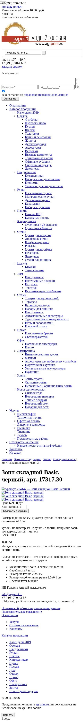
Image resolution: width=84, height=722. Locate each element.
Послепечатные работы (32, 438)
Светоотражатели (36, 337)
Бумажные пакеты (37, 217)
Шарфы (30, 130)
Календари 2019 (28, 112)
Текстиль (31, 287)
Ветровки (31, 151)
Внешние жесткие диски (41, 354)
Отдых (21, 294)
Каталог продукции (22, 109)
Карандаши (32, 203)
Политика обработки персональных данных (31, 608)
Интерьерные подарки (40, 280)
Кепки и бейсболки (38, 137)
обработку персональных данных (46, 94)
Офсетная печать (28, 421)
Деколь (22, 435)
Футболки (31, 119)
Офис (21, 340)
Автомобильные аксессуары (44, 315)
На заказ (15, 452)
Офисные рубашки (37, 161)
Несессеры (32, 252)
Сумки (21, 231)
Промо (21, 329)
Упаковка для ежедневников (44, 186)
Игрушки (31, 284)
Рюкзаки (31, 245)
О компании (17, 105)
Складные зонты (36, 382)
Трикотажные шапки (39, 158)
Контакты (15, 449)
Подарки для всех (37, 407)
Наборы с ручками (37, 207)
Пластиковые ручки (38, 193)
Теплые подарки (36, 400)
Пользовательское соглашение (22, 611)
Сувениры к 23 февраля (41, 224)
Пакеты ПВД (33, 214)
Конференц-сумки (37, 242)
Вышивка (23, 428)
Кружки (30, 266)
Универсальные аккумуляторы (45, 368)
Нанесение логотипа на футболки (39, 445)
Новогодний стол (36, 403)
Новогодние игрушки (39, 396)
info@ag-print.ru (12, 6)
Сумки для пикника (38, 259)
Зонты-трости (34, 379)
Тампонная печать (29, 417)
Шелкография (26, 414)
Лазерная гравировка (31, 424)
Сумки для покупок (38, 235)
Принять (8, 714)
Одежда (22, 116)
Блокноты (31, 182)
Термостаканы (34, 270)
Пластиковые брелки (39, 333)
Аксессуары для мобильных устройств (51, 361)
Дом (20, 273)
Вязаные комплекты (38, 154)
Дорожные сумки (36, 238)
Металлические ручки (40, 196)
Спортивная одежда (38, 165)
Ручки (21, 189)
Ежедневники (26, 172)
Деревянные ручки (37, 200)
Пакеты (22, 210)
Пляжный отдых (36, 326)
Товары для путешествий (42, 298)
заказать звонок (12, 66)
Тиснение (23, 431)
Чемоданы (32, 256)
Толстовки (32, 133)
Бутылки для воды (37, 305)
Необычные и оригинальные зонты (48, 386)
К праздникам (26, 221)
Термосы (31, 301)
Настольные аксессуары (41, 344)
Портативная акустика (40, 365)
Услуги (14, 410)
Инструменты (34, 277)
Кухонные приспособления (43, 291)
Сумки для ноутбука (38, 249)
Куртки (30, 126)
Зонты (21, 375)
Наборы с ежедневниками (42, 179)
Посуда (22, 263)
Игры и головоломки (39, 322)
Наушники (32, 372)
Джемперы (32, 168)
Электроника (26, 351)
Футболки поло (35, 123)
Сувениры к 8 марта (38, 228)
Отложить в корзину (15, 511)
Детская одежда (35, 144)
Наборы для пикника (39, 308)
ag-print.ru (42, 704)
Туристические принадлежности (47, 319)
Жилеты (30, 140)
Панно (29, 347)
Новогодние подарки (31, 389)
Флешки (30, 358)
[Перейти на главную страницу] (34, 47)
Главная (7, 459)
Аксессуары (33, 147)
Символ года (33, 393)
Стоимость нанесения (23, 442)
